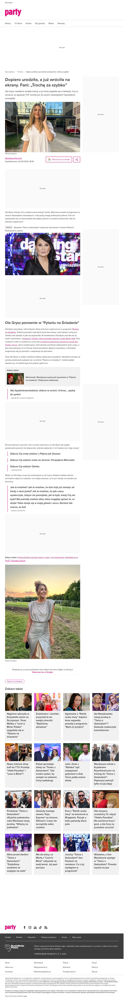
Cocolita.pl (9, 971)
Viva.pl (94, 962)
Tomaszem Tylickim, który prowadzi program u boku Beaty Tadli (48, 338)
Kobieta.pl (66, 967)
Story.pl (94, 971)
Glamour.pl (9, 967)
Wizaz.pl (95, 967)
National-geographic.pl (42, 971)
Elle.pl (7, 962)
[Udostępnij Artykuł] (76, 159)
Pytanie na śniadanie (14, 681)
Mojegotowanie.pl (40, 967)
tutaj (25, 996)
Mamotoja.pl (38, 962)
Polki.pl (65, 962)
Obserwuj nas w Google (60, 159)
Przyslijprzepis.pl (69, 971)
